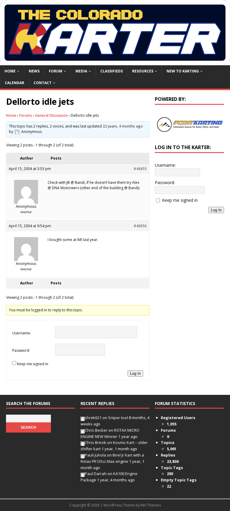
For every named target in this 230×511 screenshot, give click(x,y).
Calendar (14, 82)
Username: (21, 333)
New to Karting (183, 71)
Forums (25, 115)
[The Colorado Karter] (115, 61)
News (34, 71)
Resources (142, 71)
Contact (43, 82)
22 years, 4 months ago (123, 126)
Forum (55, 71)
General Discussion (51, 115)
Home (10, 71)
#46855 (140, 168)
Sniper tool (118, 417)
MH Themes (151, 505)
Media (81, 71)
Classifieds (111, 71)
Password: (21, 350)
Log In (135, 373)
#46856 (140, 225)
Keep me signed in (32, 363)
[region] (189, 124)
